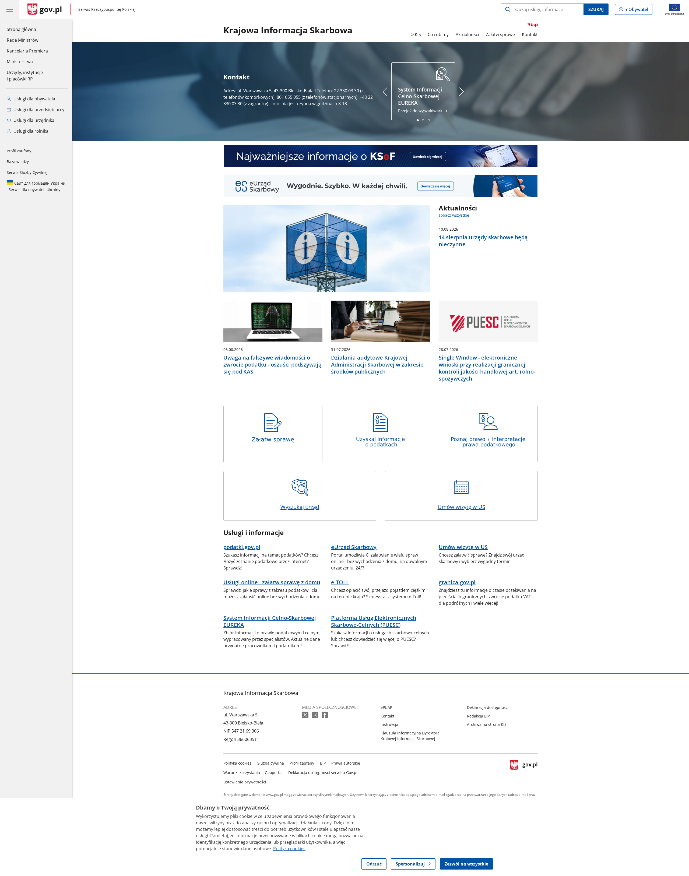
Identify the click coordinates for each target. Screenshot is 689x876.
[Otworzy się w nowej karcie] (306, 715)
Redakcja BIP (478, 716)
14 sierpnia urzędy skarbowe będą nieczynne (483, 241)
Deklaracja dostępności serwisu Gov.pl (322, 772)
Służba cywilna (270, 763)
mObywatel (636, 10)
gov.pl (530, 771)
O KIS (415, 34)
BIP (323, 763)
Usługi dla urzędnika (33, 120)
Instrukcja (389, 724)
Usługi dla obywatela (33, 99)
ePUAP (386, 707)
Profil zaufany (19, 150)
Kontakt (530, 34)
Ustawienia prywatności (244, 781)
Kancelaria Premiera (27, 51)
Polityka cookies (237, 763)
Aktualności (467, 34)
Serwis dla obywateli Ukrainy (36, 186)
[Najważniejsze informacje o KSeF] (380, 156)
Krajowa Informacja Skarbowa (287, 30)
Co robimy (438, 34)
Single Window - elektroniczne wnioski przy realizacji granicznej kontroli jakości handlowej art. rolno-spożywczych (487, 368)
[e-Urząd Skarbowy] (380, 186)
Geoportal (274, 772)
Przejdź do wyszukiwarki (421, 99)
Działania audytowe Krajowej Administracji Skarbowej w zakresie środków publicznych (377, 364)
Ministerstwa (20, 62)
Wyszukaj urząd (299, 507)
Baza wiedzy (18, 161)
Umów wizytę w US (461, 507)
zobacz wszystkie (454, 215)
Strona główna (27, 29)
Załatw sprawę (500, 34)
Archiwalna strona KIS (487, 724)
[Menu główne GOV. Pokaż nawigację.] (9, 9)
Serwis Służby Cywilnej (27, 172)
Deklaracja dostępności (488, 707)
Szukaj (596, 9)
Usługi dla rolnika (30, 131)
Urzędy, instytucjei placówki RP (25, 75)
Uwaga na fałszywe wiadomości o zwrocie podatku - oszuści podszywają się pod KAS (272, 364)
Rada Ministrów (22, 40)
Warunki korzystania (241, 772)
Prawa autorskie (345, 763)
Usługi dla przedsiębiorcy (38, 109)
